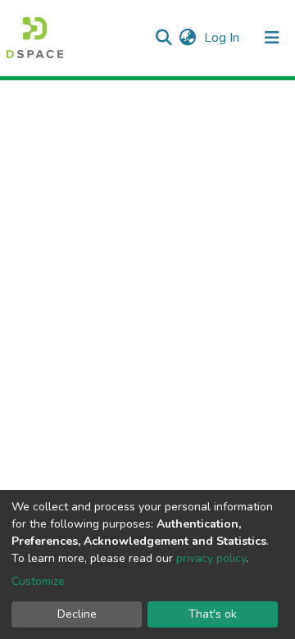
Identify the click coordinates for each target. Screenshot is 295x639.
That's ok (212, 614)
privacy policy (211, 558)
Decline (77, 614)
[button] (187, 38)
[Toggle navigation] (272, 37)
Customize (38, 581)
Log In (223, 38)
